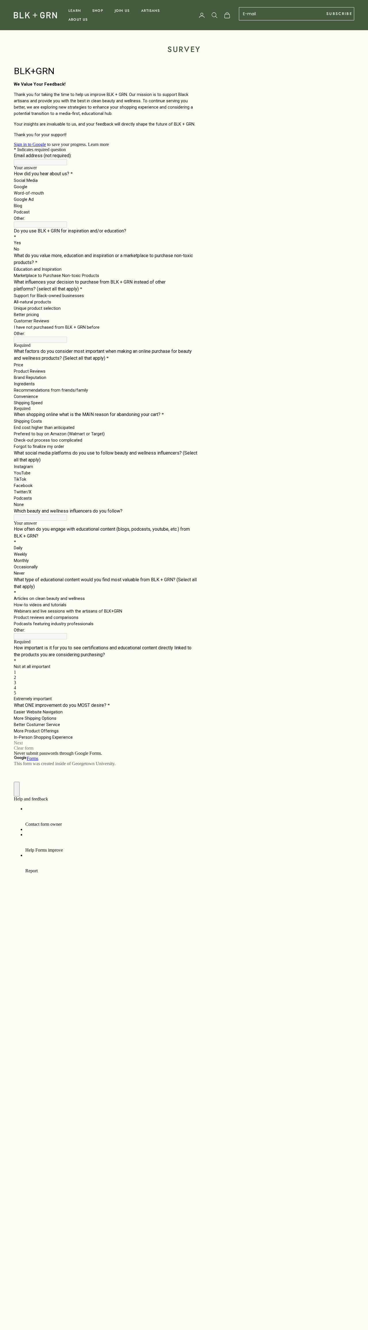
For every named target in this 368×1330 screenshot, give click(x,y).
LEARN (74, 10)
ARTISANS (150, 10)
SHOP (97, 10)
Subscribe (339, 13)
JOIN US (122, 10)
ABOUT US (78, 19)
